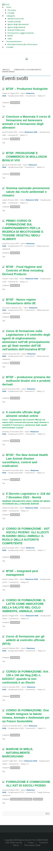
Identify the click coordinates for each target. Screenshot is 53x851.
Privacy (31, 842)
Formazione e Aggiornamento (27, 70)
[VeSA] (5, 4)
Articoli (6, 70)
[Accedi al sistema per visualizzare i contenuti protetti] (27, 59)
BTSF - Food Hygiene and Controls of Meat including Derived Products (22, 270)
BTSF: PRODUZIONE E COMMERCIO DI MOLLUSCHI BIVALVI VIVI (24, 156)
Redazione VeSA (31, 132)
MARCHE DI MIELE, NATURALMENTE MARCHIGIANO (17, 752)
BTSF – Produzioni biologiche (27, 88)
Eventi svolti (8, 72)
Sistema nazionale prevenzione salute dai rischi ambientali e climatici (26, 191)
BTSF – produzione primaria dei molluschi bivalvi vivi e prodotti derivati (26, 380)
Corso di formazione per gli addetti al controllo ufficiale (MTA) (23, 640)
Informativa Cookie (32, 845)
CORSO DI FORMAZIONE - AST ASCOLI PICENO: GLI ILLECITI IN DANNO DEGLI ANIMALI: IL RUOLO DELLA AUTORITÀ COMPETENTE (26, 536)
